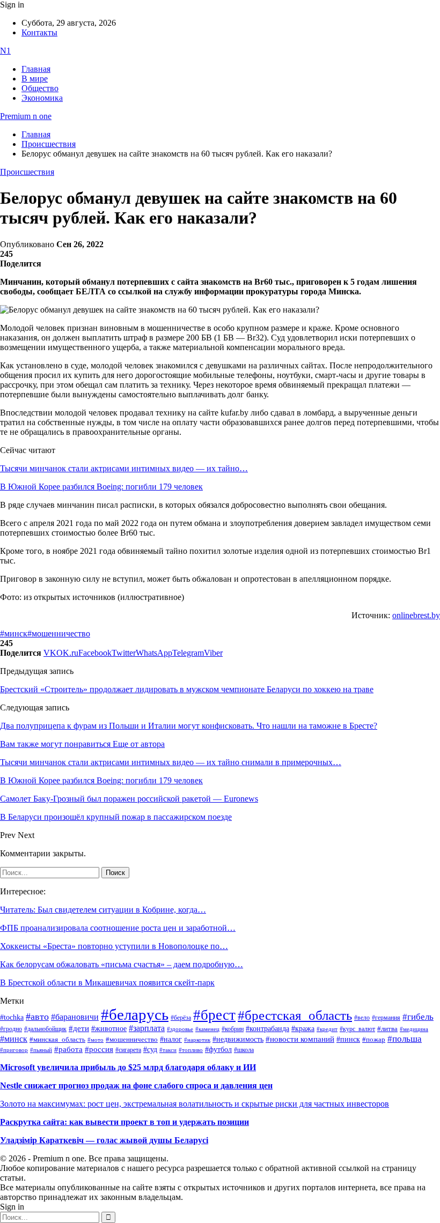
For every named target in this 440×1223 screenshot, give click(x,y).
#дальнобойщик (45, 1029)
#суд (150, 1050)
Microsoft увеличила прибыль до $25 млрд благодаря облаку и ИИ (128, 1067)
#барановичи (75, 1016)
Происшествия (27, 171)
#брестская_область (295, 1015)
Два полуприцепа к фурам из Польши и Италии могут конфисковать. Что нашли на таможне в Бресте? (188, 725)
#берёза (181, 1017)
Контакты (39, 32)
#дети (79, 1028)
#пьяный (41, 1050)
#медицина (414, 1029)
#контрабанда (267, 1029)
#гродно (11, 1029)
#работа (68, 1049)
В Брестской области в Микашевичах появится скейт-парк (107, 982)
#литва (387, 1029)
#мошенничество (58, 633)
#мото (95, 1039)
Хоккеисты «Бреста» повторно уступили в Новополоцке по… (114, 946)
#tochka (12, 1017)
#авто (37, 1016)
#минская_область (57, 1039)
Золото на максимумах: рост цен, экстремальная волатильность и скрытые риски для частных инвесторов (194, 1103)
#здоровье (180, 1029)
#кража (302, 1029)
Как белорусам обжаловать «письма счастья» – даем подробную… (121, 964)
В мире (34, 78)
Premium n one (26, 116)
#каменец (207, 1029)
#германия (386, 1017)
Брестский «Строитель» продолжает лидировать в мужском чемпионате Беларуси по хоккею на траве (186, 689)
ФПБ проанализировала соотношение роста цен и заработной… (118, 927)
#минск (13, 633)
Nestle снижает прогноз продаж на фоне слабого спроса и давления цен (136, 1085)
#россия (99, 1049)
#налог (171, 1039)
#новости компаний (300, 1039)
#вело (362, 1017)
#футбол (218, 1049)
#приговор (14, 1050)
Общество (39, 88)
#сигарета (128, 1050)
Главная (35, 68)
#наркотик (197, 1040)
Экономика (42, 97)
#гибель (418, 1017)
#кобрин (233, 1029)
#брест (214, 1015)
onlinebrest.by (416, 615)
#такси (168, 1050)
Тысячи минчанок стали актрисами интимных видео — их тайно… (124, 468)
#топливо (191, 1050)
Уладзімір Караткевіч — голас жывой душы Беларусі (104, 1140)
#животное (109, 1028)
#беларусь (134, 1014)
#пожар (373, 1039)
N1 (5, 50)
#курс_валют (357, 1029)
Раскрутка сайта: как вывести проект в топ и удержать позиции (124, 1121)
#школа (244, 1050)
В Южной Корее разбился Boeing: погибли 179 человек (101, 486)
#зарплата (147, 1028)
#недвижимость (237, 1039)
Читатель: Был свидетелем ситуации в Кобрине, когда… (103, 909)
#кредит (327, 1029)
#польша (404, 1038)
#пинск (348, 1039)
